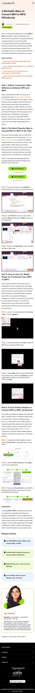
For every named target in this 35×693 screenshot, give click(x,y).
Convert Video (7, 27)
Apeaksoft (4, 636)
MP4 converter (25, 429)
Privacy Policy (15, 691)
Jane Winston (9, 24)
